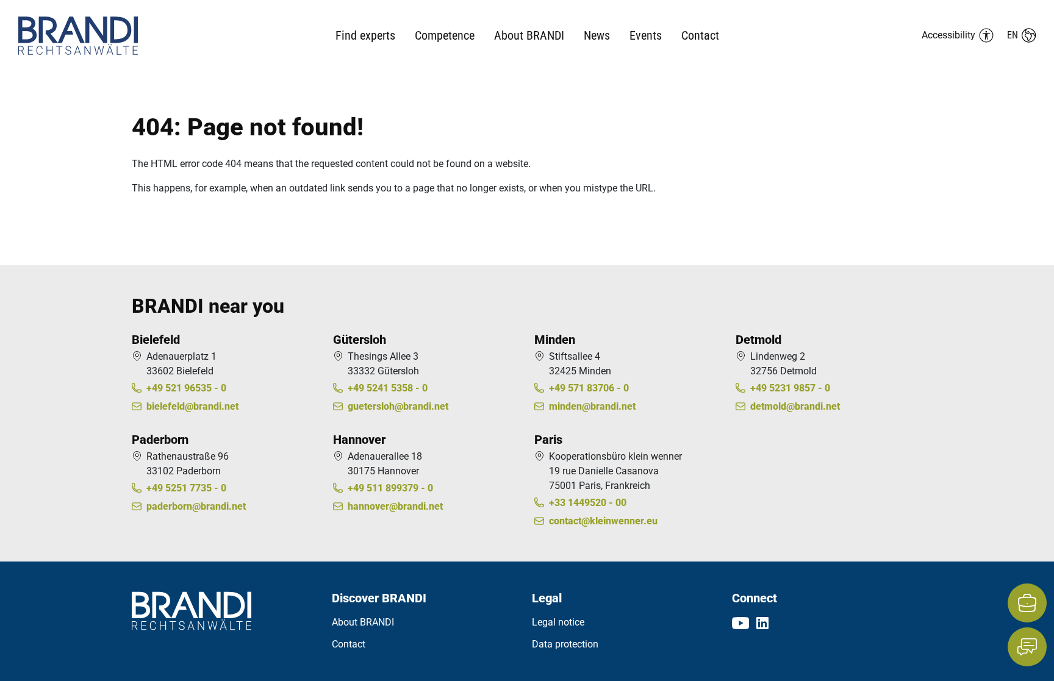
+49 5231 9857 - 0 (790, 388)
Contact (700, 35)
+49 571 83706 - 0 (589, 388)
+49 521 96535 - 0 (186, 388)
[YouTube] (740, 622)
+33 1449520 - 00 (587, 502)
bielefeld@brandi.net (192, 406)
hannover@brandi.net (395, 506)
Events (645, 35)
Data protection (565, 644)
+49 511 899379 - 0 (390, 488)
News (597, 35)
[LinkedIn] (762, 622)
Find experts (365, 35)
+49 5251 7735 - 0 (186, 488)
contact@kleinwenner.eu (603, 521)
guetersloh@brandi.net (398, 406)
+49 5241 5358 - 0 (388, 388)
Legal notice (558, 622)
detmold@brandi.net (795, 406)
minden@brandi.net (592, 406)
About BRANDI (363, 622)
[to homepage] (103, 35)
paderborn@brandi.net (196, 506)
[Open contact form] (1027, 646)
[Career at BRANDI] (1027, 602)
